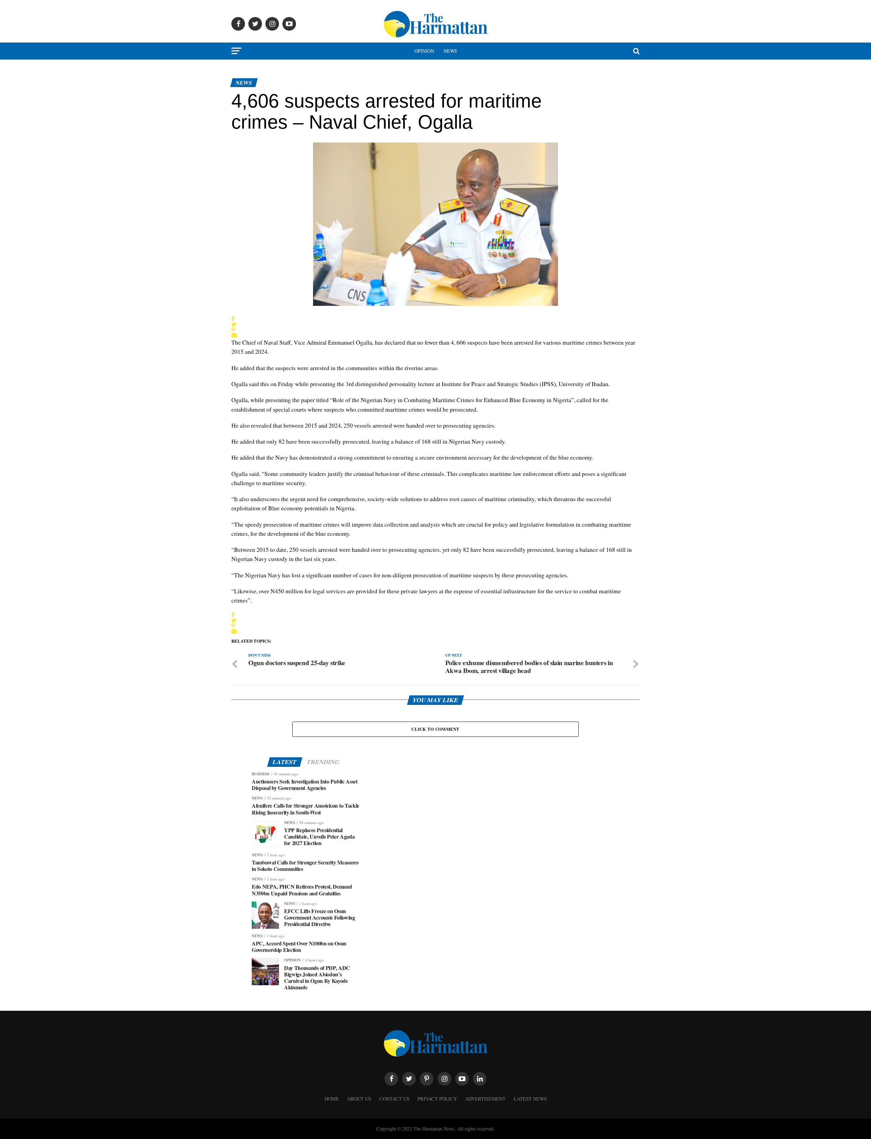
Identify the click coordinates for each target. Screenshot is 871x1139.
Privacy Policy (437, 1098)
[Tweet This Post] (234, 324)
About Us (359, 1098)
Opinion (424, 51)
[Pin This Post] (234, 329)
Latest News (530, 1098)
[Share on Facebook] (234, 318)
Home (332, 1098)
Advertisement (485, 1098)
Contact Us (394, 1098)
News (450, 51)
